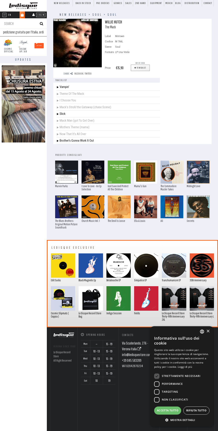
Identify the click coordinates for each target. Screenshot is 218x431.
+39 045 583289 (131, 360)
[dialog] (182, 376)
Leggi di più (185, 367)
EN (9, 14)
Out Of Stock (140, 63)
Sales (128, 3)
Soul (97, 14)
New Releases (62, 3)
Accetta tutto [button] (167, 410)
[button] (181, 419)
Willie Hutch (113, 21)
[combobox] (202, 331)
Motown (119, 36)
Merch (169, 3)
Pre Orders (103, 3)
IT (5, 14)
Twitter (88, 73)
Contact (208, 3)
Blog (178, 3)
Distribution (192, 3)
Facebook (78, 73)
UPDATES (23, 59)
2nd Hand (140, 3)
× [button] (207, 331)
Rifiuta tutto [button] (196, 410)
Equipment (156, 3)
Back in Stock (83, 3)
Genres (118, 3)
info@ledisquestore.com (136, 354)
